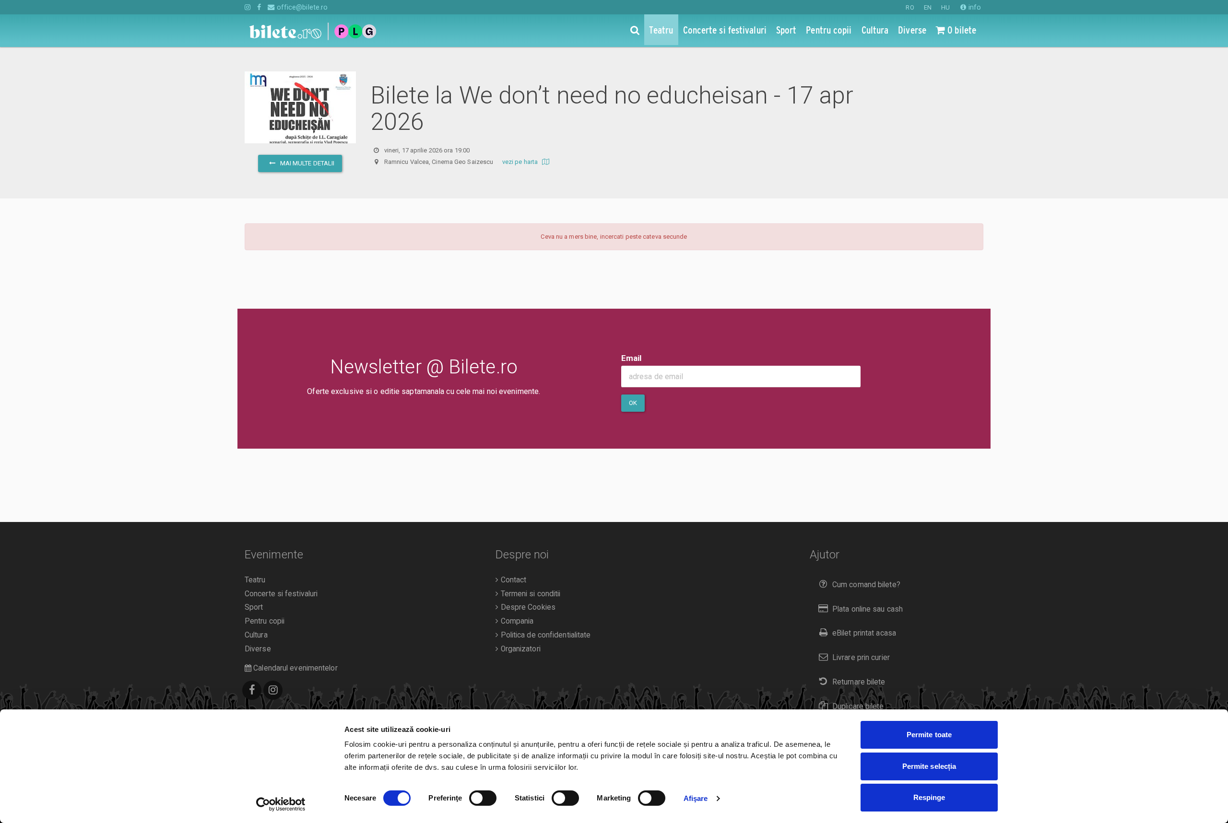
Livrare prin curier (861, 657)
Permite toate (929, 734)
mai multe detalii (306, 163)
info (974, 7)
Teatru (255, 580)
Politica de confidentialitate (544, 635)
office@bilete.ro (301, 7)
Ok (633, 402)
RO (910, 7)
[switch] (482, 798)
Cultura (256, 635)
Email (631, 358)
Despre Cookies (526, 607)
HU (945, 7)
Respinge (929, 797)
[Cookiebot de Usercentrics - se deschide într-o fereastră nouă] (281, 804)
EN (928, 7)
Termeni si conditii (529, 594)
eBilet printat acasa (864, 633)
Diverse (258, 649)
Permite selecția (929, 766)
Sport (254, 607)
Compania (515, 621)
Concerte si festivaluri (281, 594)
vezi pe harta (520, 161)
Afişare (696, 798)
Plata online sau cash (867, 609)
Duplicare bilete (858, 706)
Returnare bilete (859, 682)
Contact (512, 580)
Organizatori (519, 649)
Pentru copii (264, 621)
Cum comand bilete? (866, 584)
